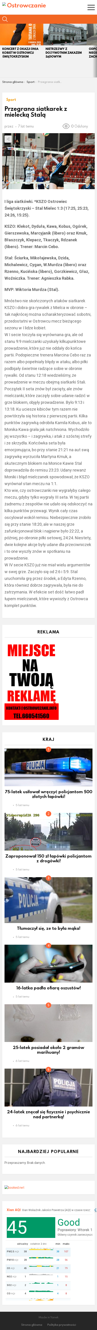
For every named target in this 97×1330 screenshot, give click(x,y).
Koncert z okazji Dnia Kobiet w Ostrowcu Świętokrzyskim (20, 53)
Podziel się (8, 139)
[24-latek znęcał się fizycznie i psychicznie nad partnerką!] (48, 1087)
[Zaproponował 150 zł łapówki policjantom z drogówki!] (48, 832)
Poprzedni (2, 50)
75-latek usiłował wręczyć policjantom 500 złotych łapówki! (48, 794)
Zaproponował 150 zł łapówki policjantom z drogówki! (48, 858)
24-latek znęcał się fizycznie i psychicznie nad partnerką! (48, 1114)
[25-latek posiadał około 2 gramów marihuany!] (48, 1023)
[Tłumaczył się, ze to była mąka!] (48, 900)
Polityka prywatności (61, 1324)
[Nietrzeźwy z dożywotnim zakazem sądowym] (65, 34)
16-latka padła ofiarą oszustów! (48, 988)
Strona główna (31, 1324)
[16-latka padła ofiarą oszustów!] (48, 963)
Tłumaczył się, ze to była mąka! (48, 928)
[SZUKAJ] (5, 19)
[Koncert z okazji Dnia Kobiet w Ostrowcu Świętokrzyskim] (21, 34)
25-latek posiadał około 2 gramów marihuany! (48, 1049)
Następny (94, 50)
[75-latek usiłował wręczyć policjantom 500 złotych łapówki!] (48, 767)
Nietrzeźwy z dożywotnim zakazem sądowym (64, 53)
